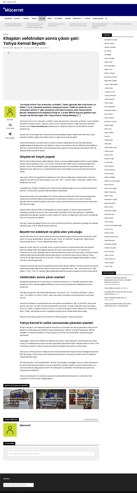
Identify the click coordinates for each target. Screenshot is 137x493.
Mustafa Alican (110, 203)
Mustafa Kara (110, 214)
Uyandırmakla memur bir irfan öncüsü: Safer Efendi (78, 25)
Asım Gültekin (110, 58)
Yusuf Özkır (109, 266)
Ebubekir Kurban (110, 110)
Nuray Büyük (123, 306)
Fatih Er (107, 136)
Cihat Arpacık (109, 99)
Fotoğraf (58, 19)
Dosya (16, 19)
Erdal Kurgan (109, 125)
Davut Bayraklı (110, 107)
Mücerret (19, 48)
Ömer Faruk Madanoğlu (113, 225)
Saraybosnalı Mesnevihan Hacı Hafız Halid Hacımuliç (13, 25)
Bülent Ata (108, 69)
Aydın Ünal (108, 62)
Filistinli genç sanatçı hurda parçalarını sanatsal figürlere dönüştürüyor (51, 400)
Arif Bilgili (108, 55)
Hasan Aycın (109, 151)
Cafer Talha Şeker (111, 84)
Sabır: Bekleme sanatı (112, 288)
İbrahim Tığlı (109, 159)
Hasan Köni (109, 155)
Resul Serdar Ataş (111, 237)
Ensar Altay (109, 114)
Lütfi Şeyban (109, 166)
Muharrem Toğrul (111, 199)
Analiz (34, 19)
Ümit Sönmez (110, 251)
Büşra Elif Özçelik (111, 81)
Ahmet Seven (110, 43)
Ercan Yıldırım (109, 118)
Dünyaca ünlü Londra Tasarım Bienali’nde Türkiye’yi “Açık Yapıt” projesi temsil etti (18, 400)
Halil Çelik (108, 144)
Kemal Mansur (110, 170)
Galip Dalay (109, 140)
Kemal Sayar (109, 173)
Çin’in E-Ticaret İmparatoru (122, 24)
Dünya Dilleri (98, 19)
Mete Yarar (109, 196)
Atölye (87, 19)
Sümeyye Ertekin (111, 244)
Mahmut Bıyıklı (110, 177)
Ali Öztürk (108, 51)
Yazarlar (8, 19)
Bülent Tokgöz (110, 73)
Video (49, 19)
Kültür (42, 19)
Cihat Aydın (109, 103)
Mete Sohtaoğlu (111, 188)
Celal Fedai (109, 88)
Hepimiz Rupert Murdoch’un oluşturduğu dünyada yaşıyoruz (101, 25)
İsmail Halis (109, 162)
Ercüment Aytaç (110, 121)
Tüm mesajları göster (90, 419)
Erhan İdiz (108, 129)
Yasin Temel (109, 255)
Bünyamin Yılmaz (111, 77)
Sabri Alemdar (110, 240)
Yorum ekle (30, 48)
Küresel (26, 19)
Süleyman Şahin (110, 248)
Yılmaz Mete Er (110, 259)
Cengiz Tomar (110, 92)
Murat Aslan (109, 207)
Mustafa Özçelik (110, 211)
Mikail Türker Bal (110, 192)
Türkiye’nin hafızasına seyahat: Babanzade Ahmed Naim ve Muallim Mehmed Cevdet (118, 280)
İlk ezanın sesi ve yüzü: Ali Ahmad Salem (56, 25)
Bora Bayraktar (110, 66)
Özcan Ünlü (109, 229)
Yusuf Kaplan (109, 263)
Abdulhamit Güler (111, 40)
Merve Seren (109, 185)
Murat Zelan (109, 218)
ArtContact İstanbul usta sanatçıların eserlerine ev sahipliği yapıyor (84, 400)
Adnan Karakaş (110, 47)
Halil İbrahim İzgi (110, 147)
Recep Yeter (109, 233)
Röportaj (77, 19)
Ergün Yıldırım (109, 133)
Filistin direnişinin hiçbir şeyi (114, 298)
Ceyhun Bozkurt (110, 95)
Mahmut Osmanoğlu (112, 181)
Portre (68, 19)
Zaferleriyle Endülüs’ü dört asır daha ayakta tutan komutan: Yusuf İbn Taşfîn (35, 25)
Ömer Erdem (109, 222)
